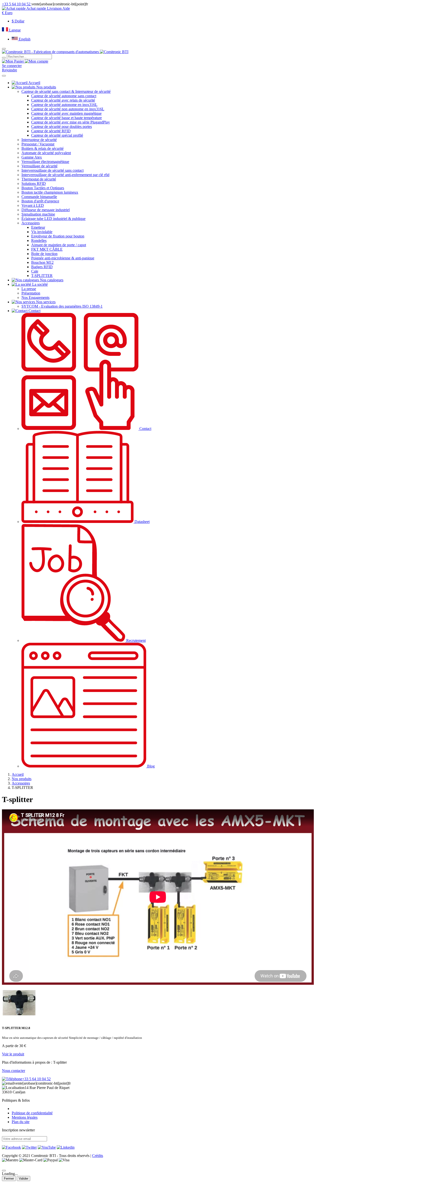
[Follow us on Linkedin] (66, 1147)
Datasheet (142, 522)
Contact (144, 428)
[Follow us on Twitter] (29, 1147)
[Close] (4, 1170)
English (24, 39)
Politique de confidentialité (32, 1113)
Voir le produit (13, 1054)
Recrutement (135, 640)
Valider (23, 1178)
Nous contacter (13, 1071)
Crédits (97, 1156)
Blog (150, 766)
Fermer (9, 1178)
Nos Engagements (35, 297)
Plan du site (20, 1122)
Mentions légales (25, 1117)
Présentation (30, 293)
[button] (7, 13)
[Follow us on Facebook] (11, 1147)
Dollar (18, 21)
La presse (28, 289)
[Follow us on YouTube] (47, 1147)
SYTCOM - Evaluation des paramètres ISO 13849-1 (62, 306)
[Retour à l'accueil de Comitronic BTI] (65, 52)
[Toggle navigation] (4, 75)
